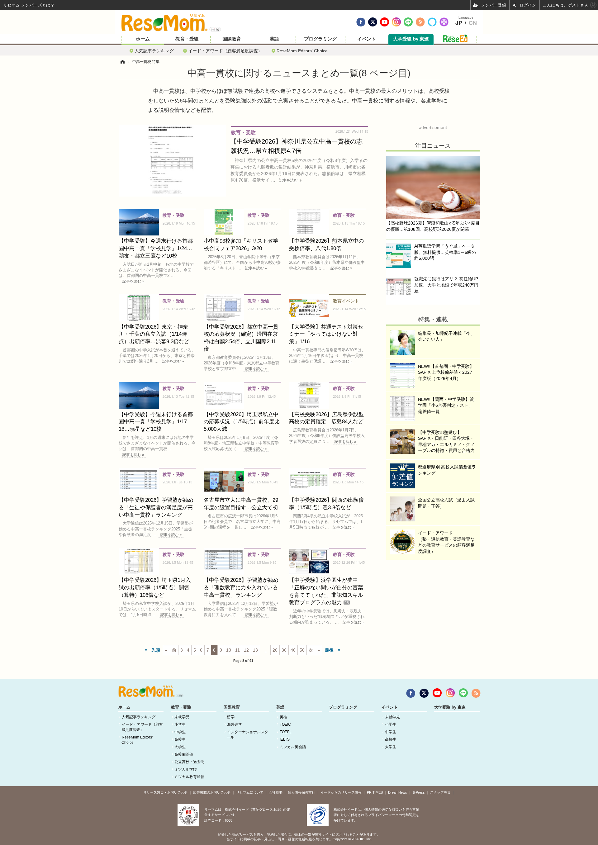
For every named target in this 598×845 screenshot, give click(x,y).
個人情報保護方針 (301, 792)
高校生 (180, 739)
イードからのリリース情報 (341, 792)
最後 (329, 650)
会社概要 (275, 792)
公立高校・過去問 (189, 762)
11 (237, 650)
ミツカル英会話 (293, 747)
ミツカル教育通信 (189, 777)
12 (246, 650)
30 (284, 650)
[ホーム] (122, 61)
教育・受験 (187, 38)
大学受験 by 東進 (411, 38)
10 (228, 650)
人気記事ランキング (154, 50)
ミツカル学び (185, 769)
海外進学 (234, 724)
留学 (231, 717)
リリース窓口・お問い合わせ (165, 792)
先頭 (155, 650)
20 (275, 650)
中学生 (180, 732)
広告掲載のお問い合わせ (212, 792)
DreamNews (397, 792)
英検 (283, 717)
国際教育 (231, 38)
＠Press (418, 792)
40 (293, 650)
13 (255, 650)
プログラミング (320, 38)
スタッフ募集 (440, 792)
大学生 (180, 747)
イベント (366, 38)
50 (302, 650)
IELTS (285, 739)
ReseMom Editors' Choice (302, 50)
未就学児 (181, 717)
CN (473, 23)
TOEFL (286, 732)
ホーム (143, 38)
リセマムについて (249, 792)
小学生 (180, 724)
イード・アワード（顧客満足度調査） (225, 50)
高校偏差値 (183, 754)
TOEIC (285, 724)
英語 (274, 38)
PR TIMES (375, 792)
